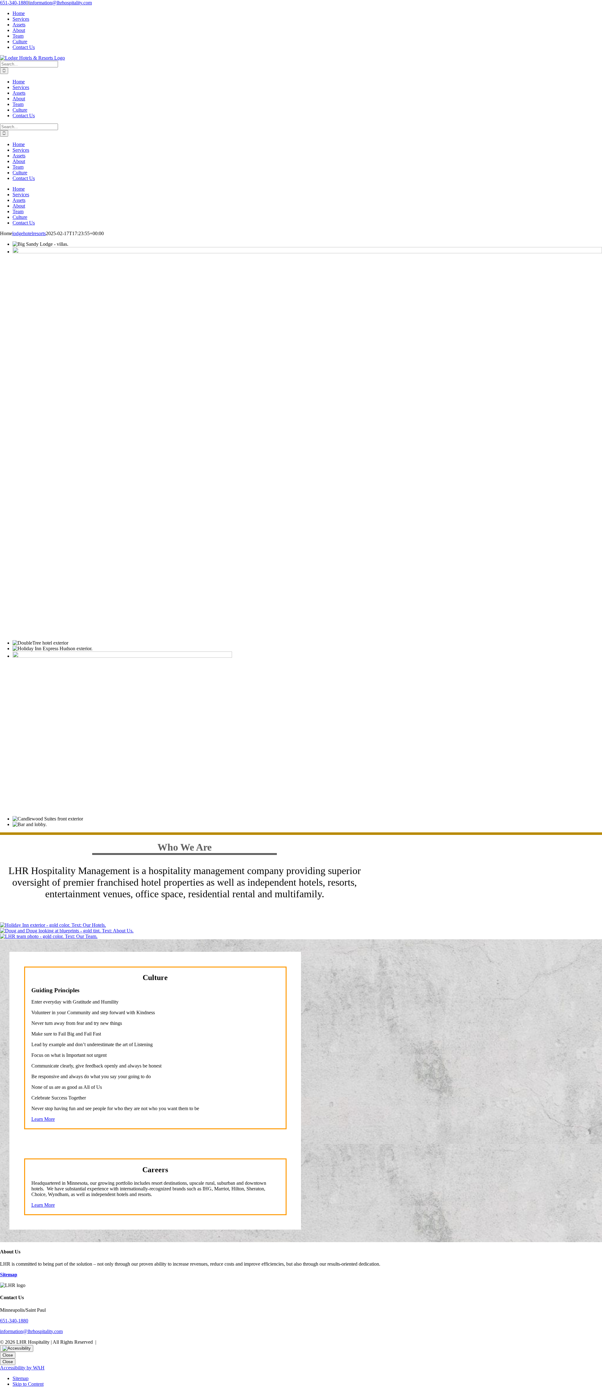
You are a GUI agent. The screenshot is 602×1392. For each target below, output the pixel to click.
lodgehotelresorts (29, 233)
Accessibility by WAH (22, 1367)
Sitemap (21, 1378)
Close (8, 1355)
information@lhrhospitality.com (60, 2)
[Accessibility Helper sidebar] (16, 1348)
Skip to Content (28, 1384)
